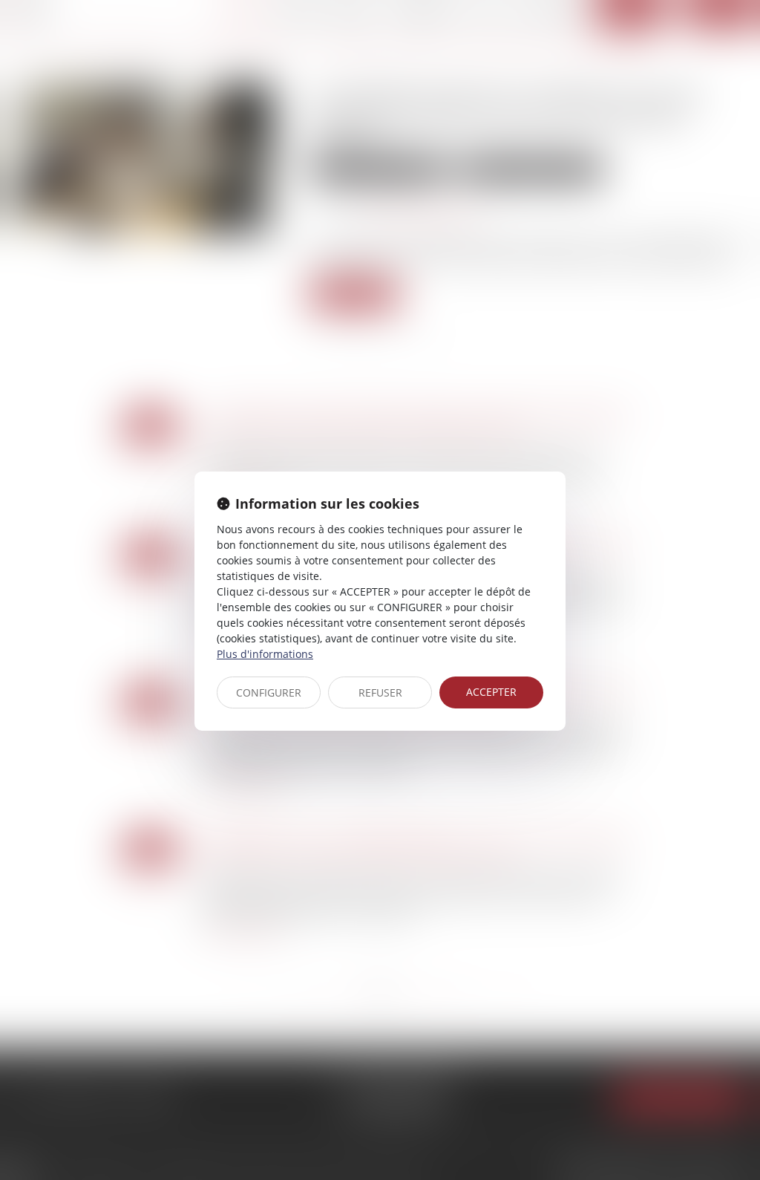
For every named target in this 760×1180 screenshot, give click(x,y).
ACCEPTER (491, 692)
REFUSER (380, 692)
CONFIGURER (268, 692)
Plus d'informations (265, 654)
